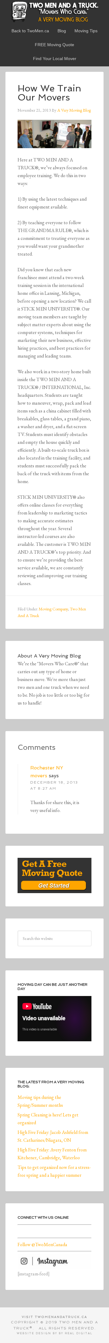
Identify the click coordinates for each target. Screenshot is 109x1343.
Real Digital (79, 1333)
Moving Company (53, 609)
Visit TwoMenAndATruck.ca (54, 1317)
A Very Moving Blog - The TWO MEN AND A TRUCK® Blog (54, 11)
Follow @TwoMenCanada (42, 1244)
